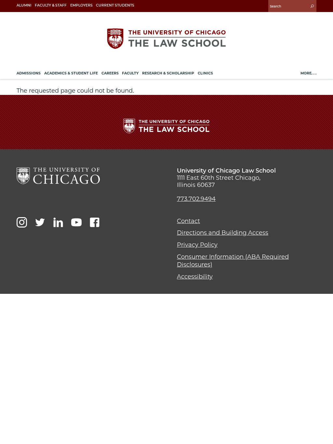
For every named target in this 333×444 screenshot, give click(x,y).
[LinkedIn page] (58, 222)
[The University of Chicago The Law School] (166, 38)
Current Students (115, 5)
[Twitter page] (40, 222)
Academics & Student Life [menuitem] (71, 73)
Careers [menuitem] (110, 73)
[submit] (312, 6)
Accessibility (195, 276)
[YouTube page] (76, 222)
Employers (81, 5)
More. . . (308, 73)
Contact (188, 221)
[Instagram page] (22, 222)
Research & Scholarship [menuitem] (168, 73)
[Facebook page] (94, 222)
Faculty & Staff (51, 5)
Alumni (24, 5)
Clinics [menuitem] (205, 73)
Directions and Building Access (222, 232)
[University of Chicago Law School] (58, 175)
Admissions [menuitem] (29, 73)
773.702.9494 (196, 198)
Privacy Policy (197, 244)
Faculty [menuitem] (130, 73)
